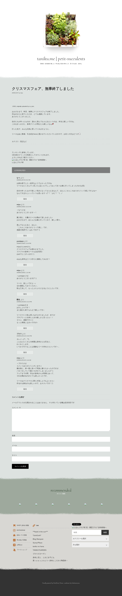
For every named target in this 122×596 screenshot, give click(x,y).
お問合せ (19, 545)
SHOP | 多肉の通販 (23, 525)
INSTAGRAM (21, 530)
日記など (23, 141)
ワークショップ (22, 550)
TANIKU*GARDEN (39, 550)
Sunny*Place (37, 543)
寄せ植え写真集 (22, 540)
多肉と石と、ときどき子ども (43, 557)
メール (14, 445)
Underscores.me (76, 583)
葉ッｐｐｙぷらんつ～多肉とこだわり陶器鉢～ (50, 560)
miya (21, 93)
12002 (14, 106)
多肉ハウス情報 (22, 535)
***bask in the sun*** (40, 532)
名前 (13, 435)
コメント (16, 407)
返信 (25, 199)
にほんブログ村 (18, 162)
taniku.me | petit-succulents (61, 58)
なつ (18, 178)
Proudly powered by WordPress (50, 583)
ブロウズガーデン (39, 554)
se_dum (31, 106)
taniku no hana (38, 546)
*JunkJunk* (37, 535)
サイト (14, 455)
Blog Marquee (38, 539)
